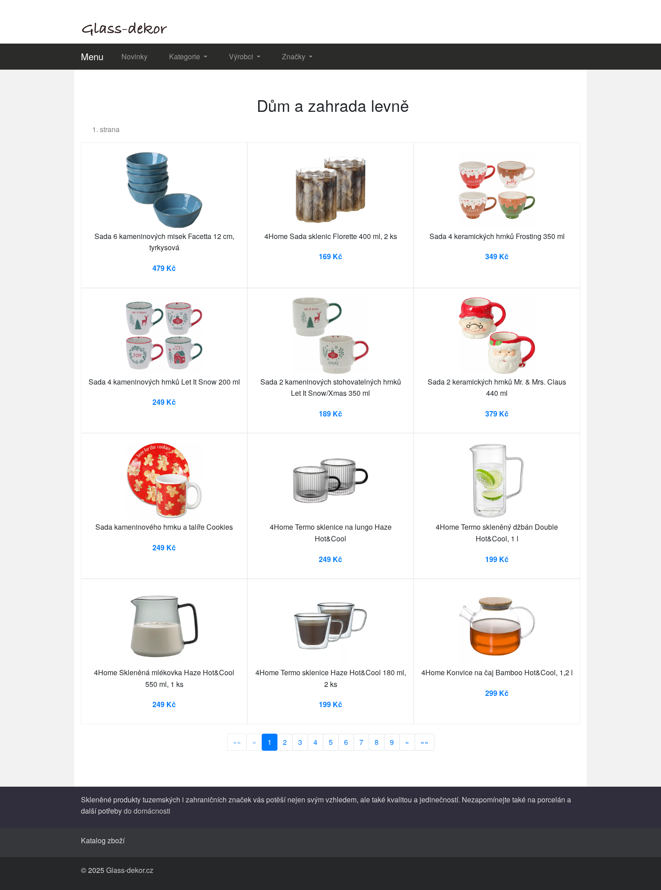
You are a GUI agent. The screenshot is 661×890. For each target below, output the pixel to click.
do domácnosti (147, 811)
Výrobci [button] (242, 56)
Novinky (134, 56)
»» (424, 742)
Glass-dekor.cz (129, 870)
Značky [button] (294, 56)
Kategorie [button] (185, 56)
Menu (92, 56)
